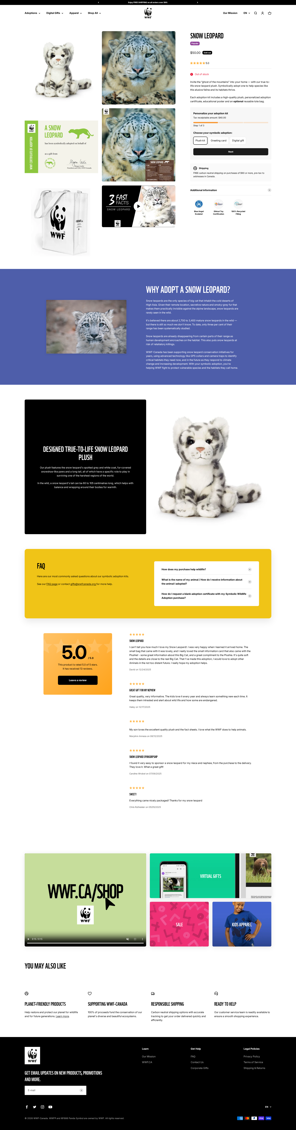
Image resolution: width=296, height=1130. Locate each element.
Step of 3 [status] (198, 125)
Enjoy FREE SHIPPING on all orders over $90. (148, 2)
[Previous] (98, 2)
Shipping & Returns (254, 1068)
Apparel (74, 12)
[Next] (197, 2)
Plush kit (200, 140)
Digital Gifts (53, 12)
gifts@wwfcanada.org (83, 584)
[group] (230, 190)
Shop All (93, 12)
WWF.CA (147, 1062)
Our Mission (230, 12)
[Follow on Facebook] (27, 1107)
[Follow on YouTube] (50, 1107)
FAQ (193, 1056)
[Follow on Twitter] (35, 1107)
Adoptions (31, 12)
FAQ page (52, 584)
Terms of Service (253, 1062)
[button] (198, 63)
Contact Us (197, 1062)
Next (230, 151)
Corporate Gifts (199, 1068)
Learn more (62, 1016)
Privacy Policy (252, 1056)
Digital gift (238, 140)
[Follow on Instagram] (42, 1107)
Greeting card (218, 140)
